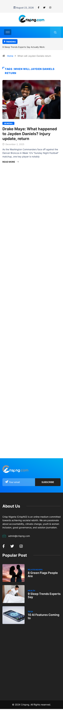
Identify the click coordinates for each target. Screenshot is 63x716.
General (8, 123)
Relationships (35, 570)
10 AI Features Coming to (43, 616)
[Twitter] (44, 7)
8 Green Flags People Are (43, 574)
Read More (8, 162)
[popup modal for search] (55, 32)
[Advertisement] (31, 207)
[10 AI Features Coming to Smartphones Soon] (13, 615)
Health (31, 590)
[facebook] (38, 7)
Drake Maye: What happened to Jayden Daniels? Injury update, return (29, 134)
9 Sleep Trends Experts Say (44, 595)
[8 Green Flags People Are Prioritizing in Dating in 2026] (13, 573)
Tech (30, 611)
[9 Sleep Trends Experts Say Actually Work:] (13, 594)
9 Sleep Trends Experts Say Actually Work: (23, 47)
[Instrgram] (50, 7)
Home (10, 55)
